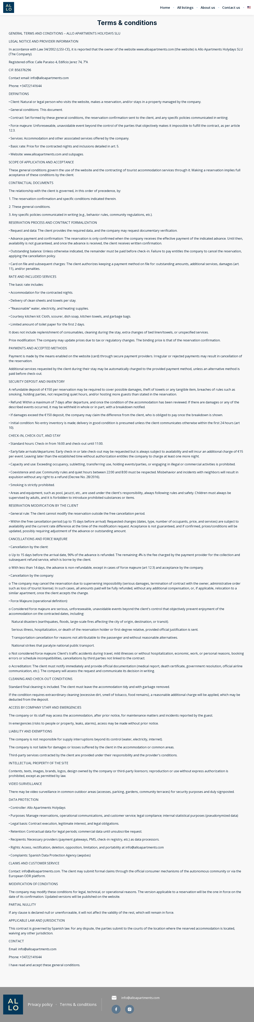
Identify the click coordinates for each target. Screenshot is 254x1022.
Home (165, 8)
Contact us (231, 8)
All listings (185, 8)
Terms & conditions (78, 1005)
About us (208, 8)
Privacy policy (40, 1005)
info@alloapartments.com (140, 998)
